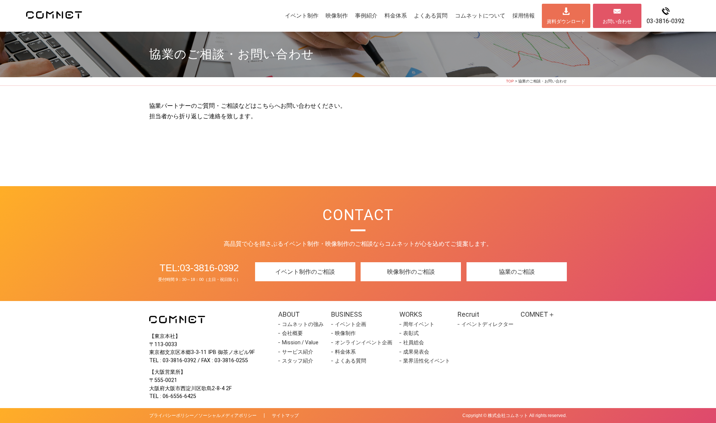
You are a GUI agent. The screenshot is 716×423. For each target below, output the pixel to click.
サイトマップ (285, 415)
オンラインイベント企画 (363, 342)
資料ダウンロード (566, 21)
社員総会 (413, 342)
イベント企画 (350, 324)
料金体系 (395, 15)
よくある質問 (431, 15)
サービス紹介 (297, 352)
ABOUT (289, 314)
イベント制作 (301, 15)
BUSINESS (346, 314)
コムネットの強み (303, 324)
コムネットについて (480, 15)
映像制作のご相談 (411, 272)
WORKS (410, 314)
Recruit (468, 314)
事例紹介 (366, 15)
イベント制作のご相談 (305, 272)
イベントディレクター (487, 324)
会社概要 (292, 333)
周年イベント (418, 324)
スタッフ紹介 (297, 361)
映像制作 (337, 15)
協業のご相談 (517, 272)
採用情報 (523, 15)
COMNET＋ (538, 314)
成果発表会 (416, 352)
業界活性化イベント (426, 361)
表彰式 (411, 333)
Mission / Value (300, 342)
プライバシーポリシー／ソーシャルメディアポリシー (203, 415)
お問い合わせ (617, 21)
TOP (510, 81)
